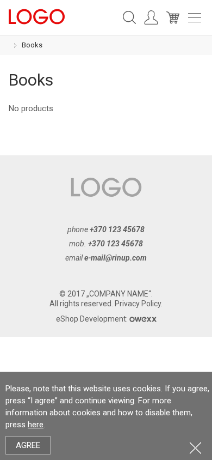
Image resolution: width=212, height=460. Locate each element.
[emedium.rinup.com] (37, 16)
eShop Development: (92, 318)
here (35, 424)
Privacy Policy (138, 303)
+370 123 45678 (117, 229)
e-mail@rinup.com (115, 257)
